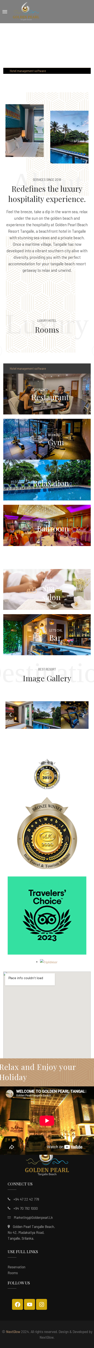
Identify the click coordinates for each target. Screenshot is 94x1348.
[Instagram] (41, 1304)
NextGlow (13, 1331)
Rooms (13, 1272)
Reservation (16, 1266)
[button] (10, 715)
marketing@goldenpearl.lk (33, 1217)
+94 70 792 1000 (25, 1208)
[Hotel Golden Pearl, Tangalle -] (26, 11)
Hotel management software (28, 71)
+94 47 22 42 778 (26, 1199)
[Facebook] (17, 1304)
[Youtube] (29, 1304)
